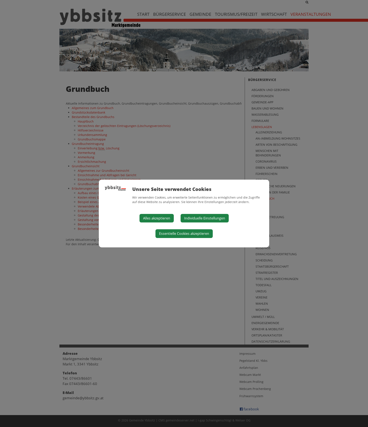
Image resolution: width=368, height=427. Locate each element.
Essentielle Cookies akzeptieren (184, 233)
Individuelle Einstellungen (204, 218)
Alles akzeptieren (156, 218)
